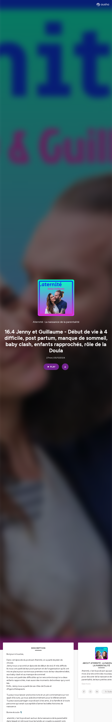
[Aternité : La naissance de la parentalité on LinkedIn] (97, 691)
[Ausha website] (102, 4)
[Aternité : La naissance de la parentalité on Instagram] (90, 691)
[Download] (65, 366)
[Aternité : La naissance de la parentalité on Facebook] (84, 691)
